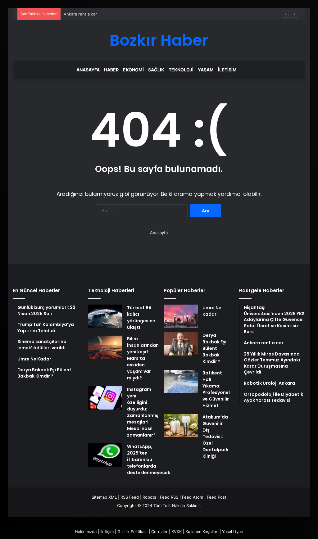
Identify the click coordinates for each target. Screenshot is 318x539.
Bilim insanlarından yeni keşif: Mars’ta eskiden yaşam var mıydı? (143, 358)
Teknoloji (181, 69)
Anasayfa (88, 69)
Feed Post (216, 497)
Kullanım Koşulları (201, 531)
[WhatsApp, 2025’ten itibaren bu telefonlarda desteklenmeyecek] (105, 455)
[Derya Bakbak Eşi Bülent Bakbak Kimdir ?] (181, 344)
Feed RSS (169, 497)
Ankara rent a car (80, 13)
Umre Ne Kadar (211, 311)
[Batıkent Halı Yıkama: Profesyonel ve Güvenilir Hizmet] (181, 381)
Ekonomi (133, 69)
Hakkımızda (86, 531)
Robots (149, 497)
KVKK (176, 531)
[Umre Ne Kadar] (181, 316)
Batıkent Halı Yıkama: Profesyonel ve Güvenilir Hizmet (216, 389)
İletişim (227, 69)
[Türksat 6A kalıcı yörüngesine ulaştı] (105, 316)
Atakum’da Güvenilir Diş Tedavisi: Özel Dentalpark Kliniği (215, 436)
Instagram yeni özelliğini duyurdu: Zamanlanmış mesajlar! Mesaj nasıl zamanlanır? (142, 412)
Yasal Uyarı (232, 531)
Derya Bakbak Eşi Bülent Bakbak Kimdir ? (214, 348)
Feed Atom (192, 497)
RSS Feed (129, 497)
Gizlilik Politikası (132, 531)
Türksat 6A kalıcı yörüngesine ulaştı (141, 317)
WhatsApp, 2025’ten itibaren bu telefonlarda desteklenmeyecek (148, 459)
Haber (111, 69)
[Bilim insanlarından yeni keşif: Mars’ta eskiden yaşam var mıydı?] (105, 347)
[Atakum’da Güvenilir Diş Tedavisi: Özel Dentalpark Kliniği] (181, 425)
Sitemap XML (104, 497)
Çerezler (159, 531)
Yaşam (206, 69)
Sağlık (156, 69)
